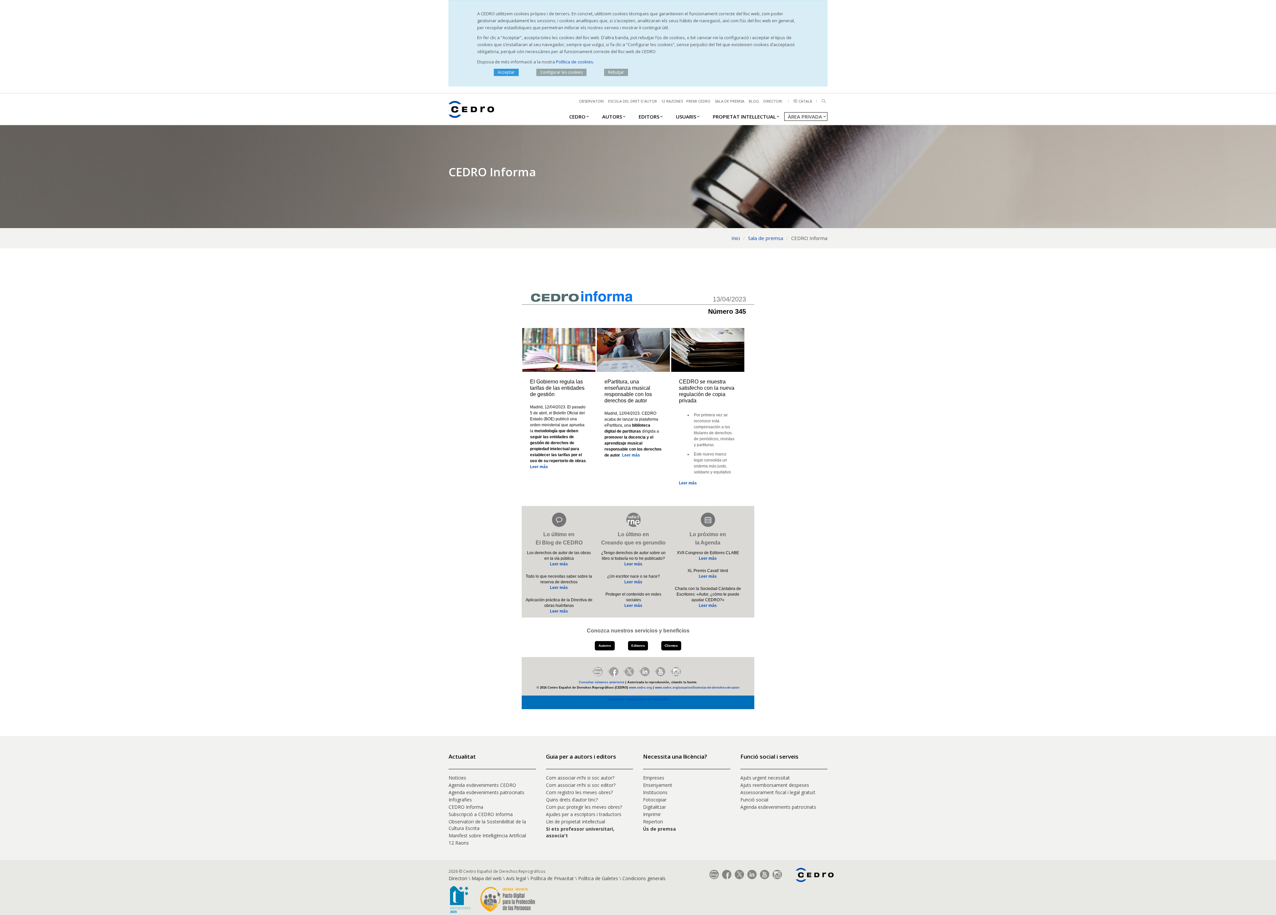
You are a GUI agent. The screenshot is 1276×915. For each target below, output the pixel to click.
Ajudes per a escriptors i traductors (583, 814)
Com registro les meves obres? (579, 792)
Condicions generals (644, 878)
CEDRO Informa (466, 807)
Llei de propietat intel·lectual (575, 821)
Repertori (653, 821)
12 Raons (459, 843)
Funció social (754, 799)
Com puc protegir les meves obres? (584, 807)
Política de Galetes (598, 878)
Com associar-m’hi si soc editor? (580, 785)
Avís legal (516, 878)
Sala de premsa (729, 101)
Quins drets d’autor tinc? (572, 799)
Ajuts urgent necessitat (765, 778)
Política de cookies (574, 62)
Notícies (457, 778)
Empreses (653, 778)
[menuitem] (577, 116)
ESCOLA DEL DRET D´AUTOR (632, 101)
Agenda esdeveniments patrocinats (486, 792)
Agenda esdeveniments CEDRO (482, 785)
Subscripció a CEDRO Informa (481, 814)
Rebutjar (616, 72)
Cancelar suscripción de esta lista (638, 699)
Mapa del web (487, 878)
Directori (772, 101)
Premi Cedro (698, 101)
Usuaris (686, 116)
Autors (612, 116)
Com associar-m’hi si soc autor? (580, 778)
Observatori (591, 101)
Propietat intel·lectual (744, 116)
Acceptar (506, 72)
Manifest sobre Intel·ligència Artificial (487, 835)
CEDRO (577, 116)
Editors (649, 116)
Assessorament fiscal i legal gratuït (778, 792)
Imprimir (652, 814)
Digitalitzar (654, 807)
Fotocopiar (655, 799)
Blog (754, 101)
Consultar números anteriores (601, 682)
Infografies (460, 799)
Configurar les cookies (561, 72)
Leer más (539, 466)
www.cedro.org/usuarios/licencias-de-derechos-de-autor (697, 687)
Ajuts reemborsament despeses (774, 785)
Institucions (655, 792)
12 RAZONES (672, 101)
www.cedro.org (640, 687)
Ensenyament (657, 785)
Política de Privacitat (552, 878)
